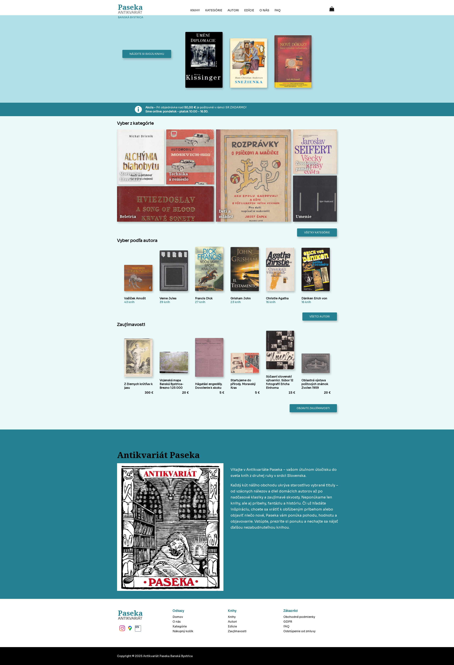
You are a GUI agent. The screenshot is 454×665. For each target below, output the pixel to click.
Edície (249, 10)
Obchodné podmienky (299, 617)
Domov (178, 617)
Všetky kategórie (317, 232)
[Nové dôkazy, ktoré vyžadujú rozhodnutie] (294, 61)
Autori (233, 10)
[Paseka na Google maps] (130, 629)
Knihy (195, 10)
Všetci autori (319, 316)
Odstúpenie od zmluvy (299, 631)
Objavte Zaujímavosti (313, 408)
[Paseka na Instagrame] (122, 629)
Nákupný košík (183, 631)
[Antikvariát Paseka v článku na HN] (138, 629)
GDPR (287, 622)
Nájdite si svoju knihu (146, 54)
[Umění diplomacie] (205, 60)
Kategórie (213, 10)
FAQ (278, 10)
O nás (264, 10)
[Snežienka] (249, 63)
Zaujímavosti (237, 631)
